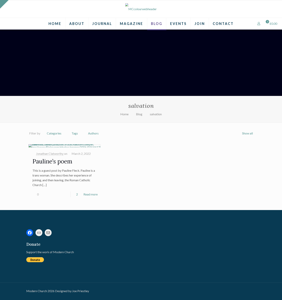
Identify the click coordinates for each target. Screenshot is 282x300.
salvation (156, 114)
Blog (139, 114)
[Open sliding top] (4, 4)
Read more (90, 194)
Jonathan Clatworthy (49, 153)
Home (124, 114)
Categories (54, 133)
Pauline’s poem (52, 161)
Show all (247, 133)
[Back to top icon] (264, 292)
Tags (75, 133)
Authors (93, 133)
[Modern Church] (141, 9)
